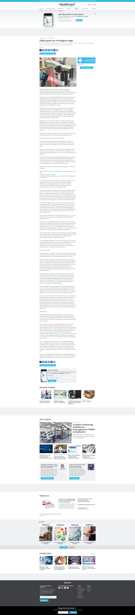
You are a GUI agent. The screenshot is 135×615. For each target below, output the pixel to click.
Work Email (50, 375)
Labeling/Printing (44, 565)
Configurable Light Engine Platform (86, 504)
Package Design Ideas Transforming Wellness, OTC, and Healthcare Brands (59, 568)
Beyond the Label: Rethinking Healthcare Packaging (45, 568)
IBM (72, 94)
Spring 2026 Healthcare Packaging (60, 543)
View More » (93, 553)
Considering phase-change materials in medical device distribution (74, 402)
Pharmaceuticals (57, 399)
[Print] (41, 50)
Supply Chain (50, 38)
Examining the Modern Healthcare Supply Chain (74, 567)
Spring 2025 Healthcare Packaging (89, 543)
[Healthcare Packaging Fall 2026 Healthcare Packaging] (45, 532)
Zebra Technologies (70, 215)
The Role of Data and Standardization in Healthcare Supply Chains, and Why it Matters (46, 457)
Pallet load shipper (86, 401)
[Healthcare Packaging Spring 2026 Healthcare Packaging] (60, 532)
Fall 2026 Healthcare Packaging (46, 543)
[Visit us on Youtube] (68, 587)
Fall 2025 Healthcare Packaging (75, 543)
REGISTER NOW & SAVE (47, 478)
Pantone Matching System (59, 333)
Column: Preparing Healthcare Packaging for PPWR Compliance (84, 428)
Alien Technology (50, 226)
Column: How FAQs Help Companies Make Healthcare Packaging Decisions (74, 457)
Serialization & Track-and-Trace (60, 454)
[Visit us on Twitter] (62, 587)
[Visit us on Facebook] (59, 587)
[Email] (43, 50)
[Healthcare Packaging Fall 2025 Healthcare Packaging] (74, 532)
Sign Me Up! (79, 20)
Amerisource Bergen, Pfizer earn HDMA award (60, 402)
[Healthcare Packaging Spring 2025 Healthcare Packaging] (89, 532)
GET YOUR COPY (74, 478)
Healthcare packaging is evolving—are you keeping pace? (88, 568)
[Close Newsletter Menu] (95, 14)
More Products (83, 508)
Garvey (58, 176)
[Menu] (95, 5)
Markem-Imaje (51, 174)
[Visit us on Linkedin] (65, 587)
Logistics (42, 38)
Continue (73, 612)
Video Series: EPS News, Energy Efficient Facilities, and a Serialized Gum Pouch (60, 457)
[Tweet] (52, 50)
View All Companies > (86, 67)
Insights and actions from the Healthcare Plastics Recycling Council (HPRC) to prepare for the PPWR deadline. (84, 436)
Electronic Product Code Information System (51, 277)
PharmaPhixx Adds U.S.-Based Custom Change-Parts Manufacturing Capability (85, 500)
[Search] (92, 5)
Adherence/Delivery (86, 565)
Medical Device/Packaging (73, 454)
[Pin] (54, 50)
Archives (72, 547)
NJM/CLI (52, 171)
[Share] (46, 50)
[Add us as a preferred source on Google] (57, 50)
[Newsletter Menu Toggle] (89, 5)
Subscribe (63, 547)
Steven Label (43, 338)
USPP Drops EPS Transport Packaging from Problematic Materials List (88, 457)
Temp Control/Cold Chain (88, 454)
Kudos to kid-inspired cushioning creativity (45, 402)
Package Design (57, 565)
